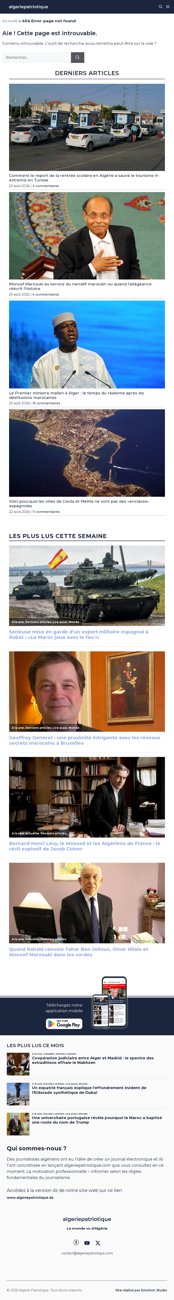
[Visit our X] (98, 1243)
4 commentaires (45, 294)
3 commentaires (45, 186)
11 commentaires (46, 512)
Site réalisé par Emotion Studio (141, 1290)
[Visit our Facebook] (76, 1243)
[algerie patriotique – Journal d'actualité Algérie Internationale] (28, 7)
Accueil (9, 21)
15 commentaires (46, 403)
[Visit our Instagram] (87, 1243)
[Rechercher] (77, 57)
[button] (160, 7)
